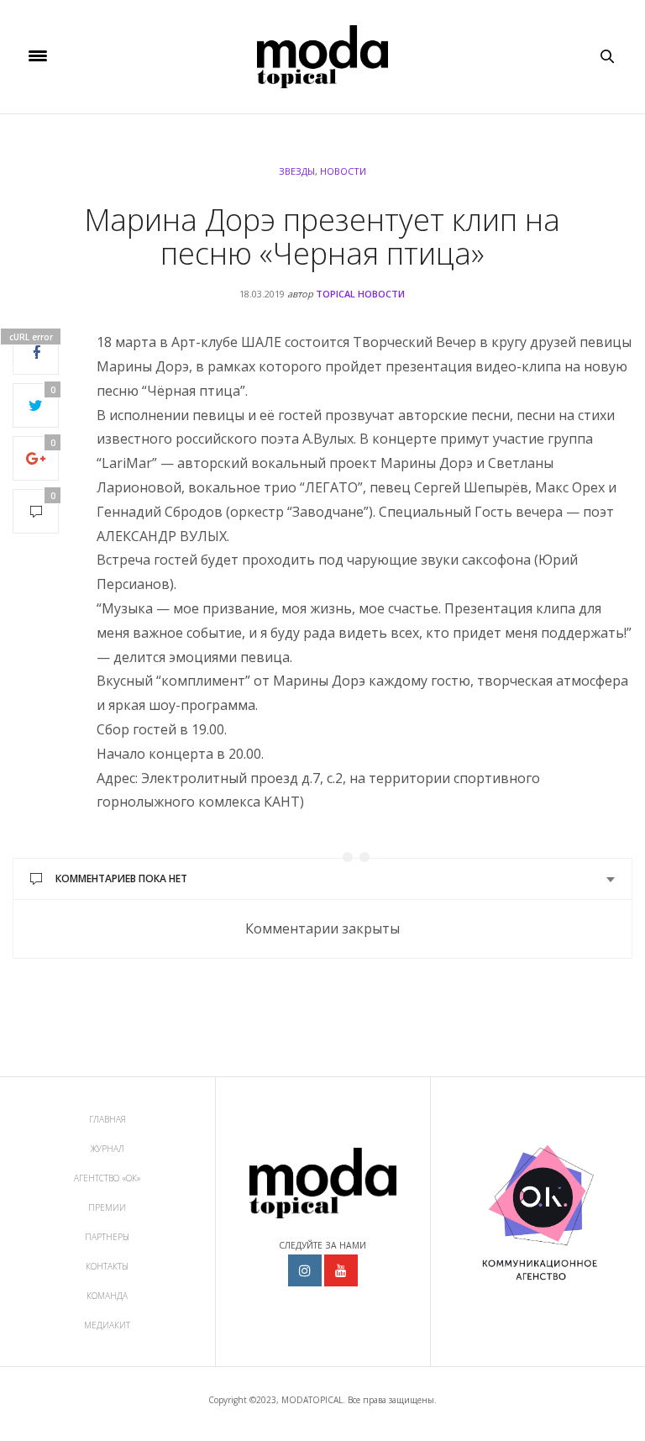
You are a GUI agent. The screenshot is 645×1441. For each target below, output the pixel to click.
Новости (343, 171)
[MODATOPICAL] (322, 56)
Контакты (107, 1266)
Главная (107, 1119)
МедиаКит (107, 1325)
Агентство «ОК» (107, 1178)
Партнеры (107, 1237)
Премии (107, 1207)
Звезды (297, 171)
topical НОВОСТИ (360, 293)
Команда (107, 1296)
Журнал (107, 1148)
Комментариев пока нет (121, 878)
